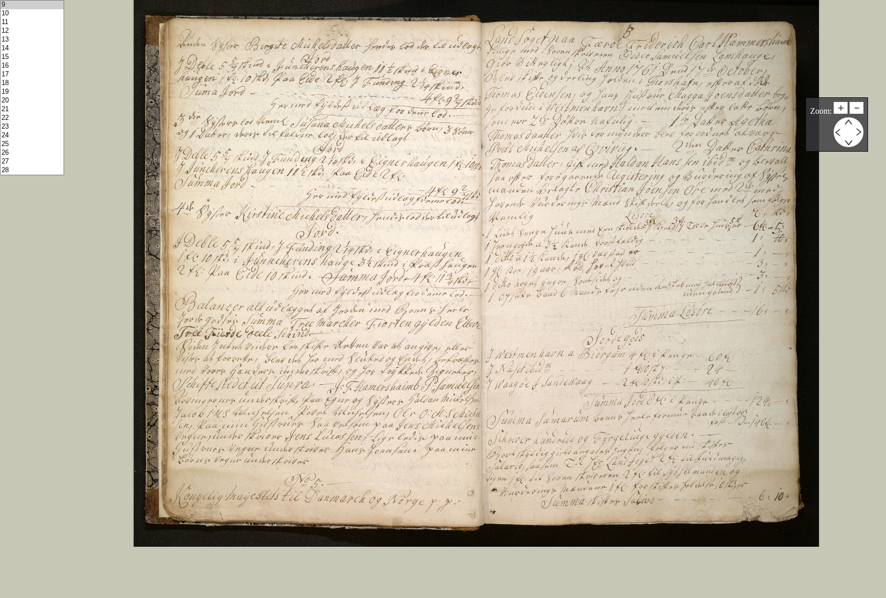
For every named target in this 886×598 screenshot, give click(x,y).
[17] (32, 74)
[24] (32, 135)
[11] (32, 22)
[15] (32, 57)
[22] (32, 118)
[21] (32, 109)
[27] (32, 161)
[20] (32, 100)
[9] (32, 5)
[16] (32, 65)
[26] (32, 153)
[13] (32, 39)
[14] (32, 48)
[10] (32, 13)
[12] (32, 31)
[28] (32, 170)
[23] (32, 126)
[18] (32, 83)
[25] (32, 144)
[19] (32, 92)
